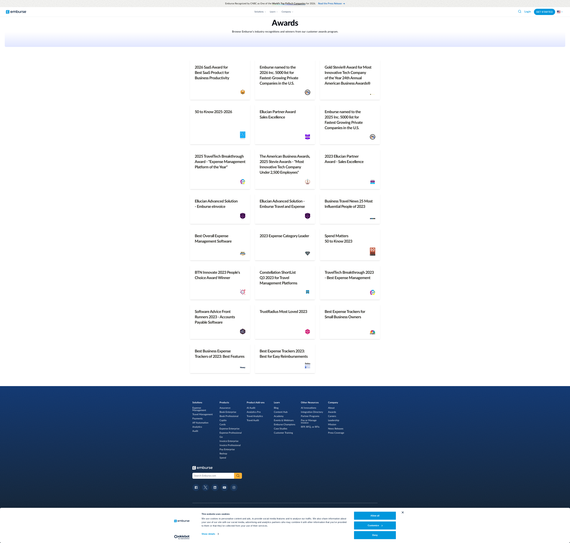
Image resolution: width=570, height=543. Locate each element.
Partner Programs (310, 416)
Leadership (333, 420)
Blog (276, 408)
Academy (279, 416)
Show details (208, 534)
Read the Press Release (330, 3)
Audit (195, 431)
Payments (197, 418)
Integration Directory (312, 412)
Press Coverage (336, 433)
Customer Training (283, 433)
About (331, 408)
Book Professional (229, 416)
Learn (272, 12)
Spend (223, 458)
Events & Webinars (284, 420)
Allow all (375, 515)
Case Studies (280, 429)
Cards (223, 424)
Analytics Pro (254, 412)
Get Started (544, 11)
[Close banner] (403, 512)
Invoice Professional (230, 445)
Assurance (225, 408)
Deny (375, 535)
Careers (332, 416)
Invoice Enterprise (229, 441)
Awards (332, 412)
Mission (332, 424)
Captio (223, 420)
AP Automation (200, 423)
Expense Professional (231, 433)
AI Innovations (308, 408)
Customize (373, 525)
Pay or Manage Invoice (308, 421)
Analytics (197, 427)
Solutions (259, 12)
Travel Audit (253, 420)
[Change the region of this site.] (560, 12)
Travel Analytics (255, 416)
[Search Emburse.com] (519, 11)
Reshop (223, 453)
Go (221, 437)
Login (527, 11)
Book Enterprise (228, 412)
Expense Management (199, 409)
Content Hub (281, 412)
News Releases (335, 429)
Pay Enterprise (227, 449)
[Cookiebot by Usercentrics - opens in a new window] (182, 537)
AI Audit (251, 408)
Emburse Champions (284, 424)
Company (286, 12)
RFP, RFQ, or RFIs (310, 427)
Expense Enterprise (229, 429)
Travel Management (202, 414)
